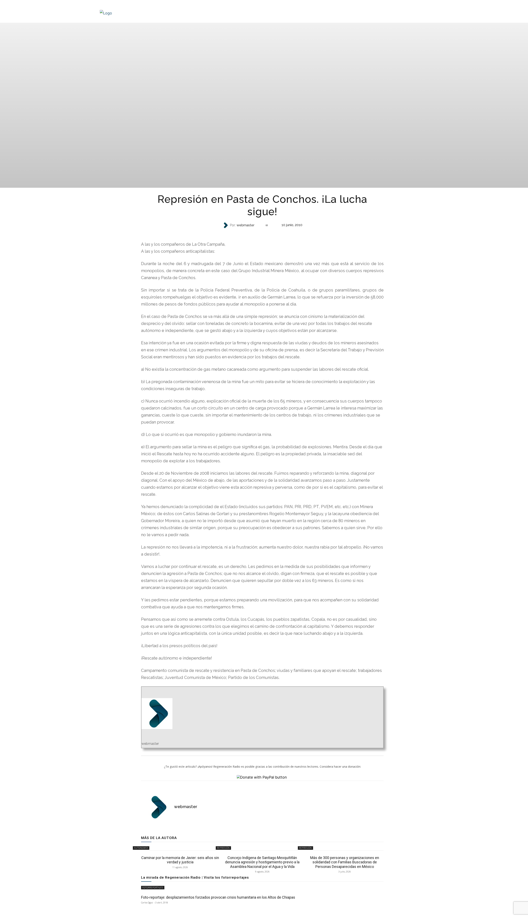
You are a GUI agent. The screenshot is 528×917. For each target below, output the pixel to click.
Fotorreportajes (152, 887)
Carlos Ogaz (147, 902)
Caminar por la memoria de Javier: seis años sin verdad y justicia (180, 860)
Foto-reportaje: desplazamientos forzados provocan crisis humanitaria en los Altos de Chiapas (218, 897)
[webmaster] (226, 225)
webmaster (245, 225)
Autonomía (141, 847)
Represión (262, 233)
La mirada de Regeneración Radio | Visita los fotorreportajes (195, 877)
